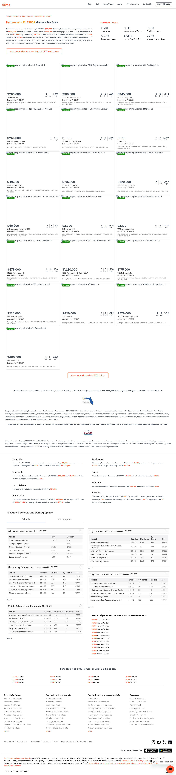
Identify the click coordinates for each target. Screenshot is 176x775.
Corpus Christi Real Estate (57, 728)
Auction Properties (137, 698)
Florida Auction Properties (99, 718)
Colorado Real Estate (13, 715)
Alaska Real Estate (12, 702)
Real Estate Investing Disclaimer (123, 763)
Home (8, 16)
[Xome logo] (6, 3)
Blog (56, 741)
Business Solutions (138, 702)
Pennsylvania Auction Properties (101, 708)
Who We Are (132, 4)
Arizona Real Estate (12, 705)
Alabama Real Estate (13, 698)
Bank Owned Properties (140, 721)
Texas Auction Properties (98, 702)
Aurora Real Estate (54, 702)
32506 (94, 632)
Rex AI (91, 741)
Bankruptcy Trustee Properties (142, 718)
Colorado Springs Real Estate (58, 725)
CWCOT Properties (137, 715)
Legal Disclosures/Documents (73, 741)
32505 (94, 638)
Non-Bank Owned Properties (142, 725)
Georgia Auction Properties (99, 711)
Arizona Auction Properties (99, 721)
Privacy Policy (142, 761)
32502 (94, 647)
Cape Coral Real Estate (56, 715)
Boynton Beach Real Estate (57, 711)
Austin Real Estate (53, 705)
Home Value (108, 4)
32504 (94, 635)
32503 (94, 629)
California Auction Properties (100, 705)
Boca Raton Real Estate (56, 708)
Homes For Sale (19, 16)
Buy (89, 4)
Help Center (35, 741)
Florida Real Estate (12, 728)
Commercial (135, 705)
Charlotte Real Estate (55, 718)
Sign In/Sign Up (163, 4)
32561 (94, 653)
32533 (94, 650)
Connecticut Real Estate (14, 718)
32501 (94, 641)
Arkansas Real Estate (13, 708)
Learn (119, 4)
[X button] (165, 742)
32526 (94, 623)
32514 (94, 626)
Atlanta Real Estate (54, 698)
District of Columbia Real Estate (17, 725)
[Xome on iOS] (151, 750)
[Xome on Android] (165, 750)
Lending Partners (137, 708)
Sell (97, 4)
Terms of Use (127, 761)
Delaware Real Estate (13, 721)
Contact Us (147, 4)
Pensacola (39, 16)
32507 (48, 16)
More (6, 731)
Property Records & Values (141, 711)
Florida (30, 16)
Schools (26, 519)
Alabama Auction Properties (100, 728)
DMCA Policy (142, 763)
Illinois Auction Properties (98, 725)
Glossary (47, 741)
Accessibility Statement (99, 763)
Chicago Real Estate (54, 721)
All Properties (93, 698)
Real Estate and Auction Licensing (18, 758)
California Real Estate (13, 711)
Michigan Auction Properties (100, 715)
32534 (94, 644)
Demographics (64, 519)
